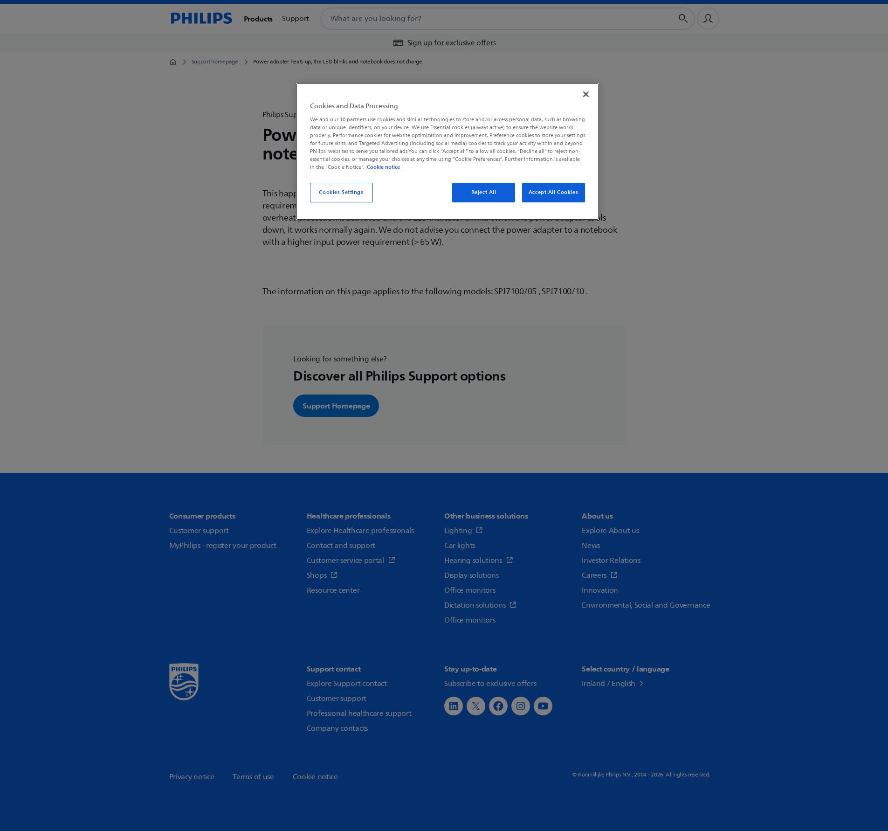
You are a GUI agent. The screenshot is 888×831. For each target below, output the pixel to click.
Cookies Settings (341, 192)
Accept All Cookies (553, 192)
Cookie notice (383, 167)
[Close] (586, 94)
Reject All (483, 192)
